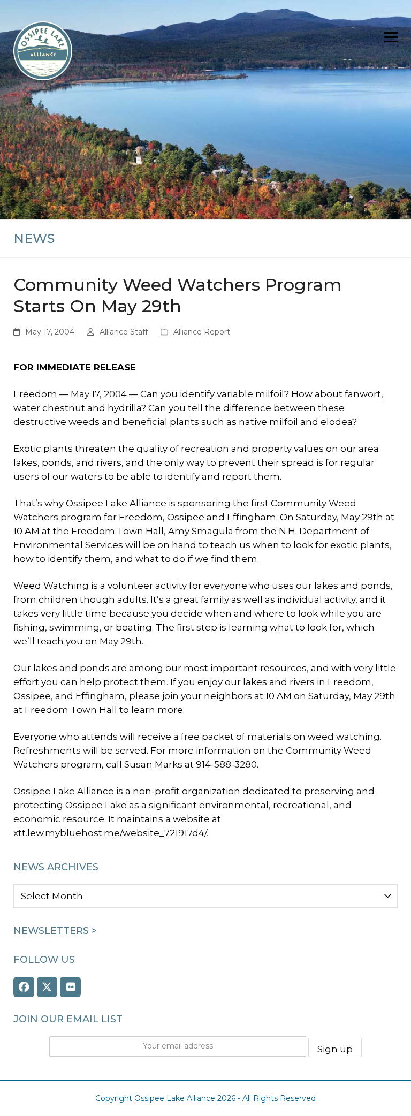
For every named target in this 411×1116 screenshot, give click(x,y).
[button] (391, 37)
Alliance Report (201, 332)
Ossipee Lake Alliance (174, 1098)
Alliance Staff (124, 332)
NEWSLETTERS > (55, 931)
